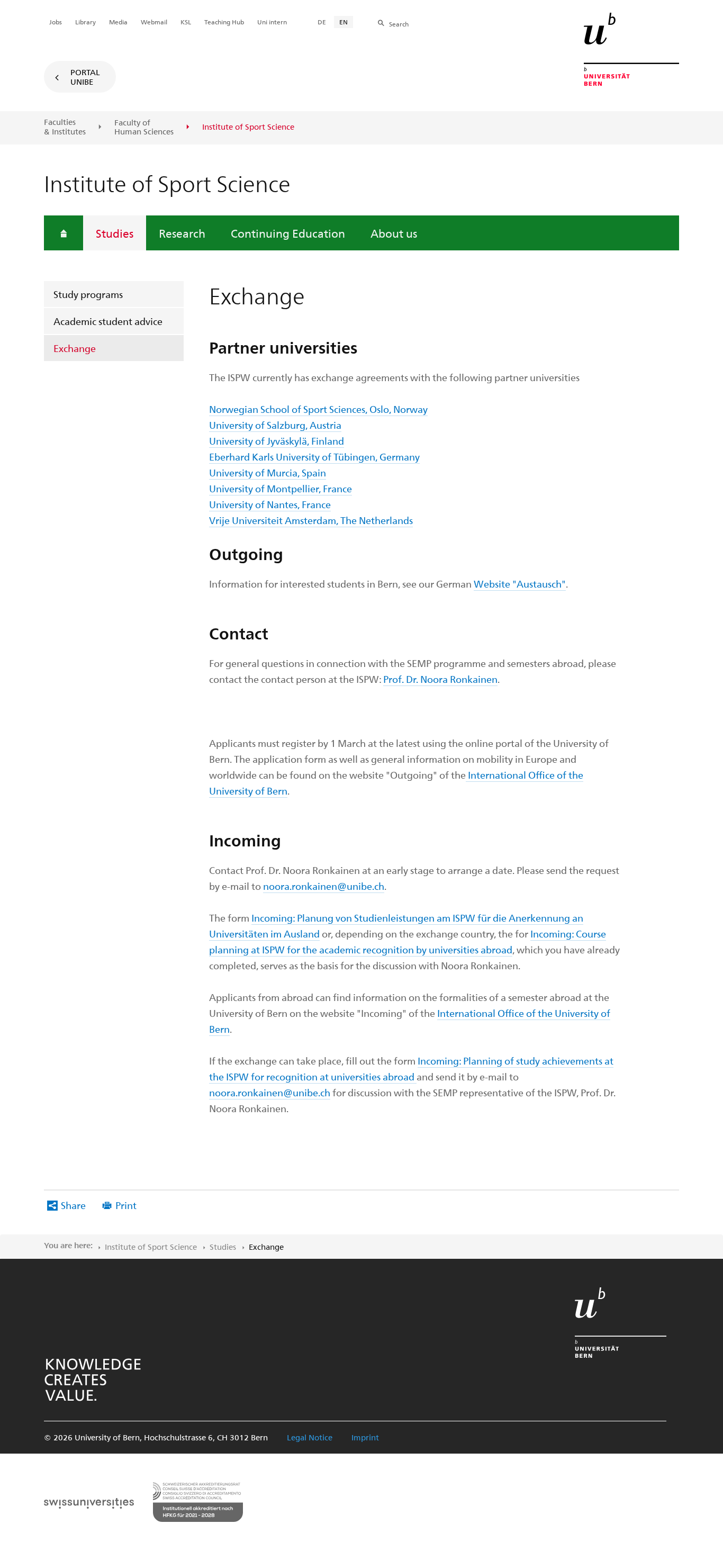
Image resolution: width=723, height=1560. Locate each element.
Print (126, 1205)
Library (85, 21)
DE (322, 21)
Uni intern (272, 21)
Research (182, 233)
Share (73, 1205)
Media (118, 21)
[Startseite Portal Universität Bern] (631, 49)
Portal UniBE (85, 77)
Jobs (55, 21)
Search (399, 24)
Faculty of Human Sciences (144, 127)
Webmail (154, 21)
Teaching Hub (224, 21)
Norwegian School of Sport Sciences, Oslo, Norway (318, 409)
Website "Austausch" (520, 583)
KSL (185, 21)
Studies (114, 233)
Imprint (365, 1437)
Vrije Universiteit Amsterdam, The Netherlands (311, 520)
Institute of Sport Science (151, 1246)
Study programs (88, 294)
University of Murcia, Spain (267, 472)
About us (393, 233)
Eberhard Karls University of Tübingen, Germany (314, 456)
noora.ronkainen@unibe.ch (323, 885)
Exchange (74, 348)
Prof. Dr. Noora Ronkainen (440, 679)
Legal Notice (309, 1437)
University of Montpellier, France (280, 488)
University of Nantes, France (270, 504)
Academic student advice (107, 321)
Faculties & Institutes (65, 127)
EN (343, 21)
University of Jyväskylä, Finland (276, 440)
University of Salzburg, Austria (275, 424)
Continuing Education (288, 233)
